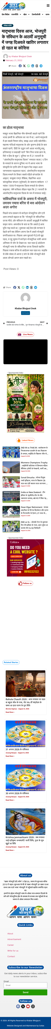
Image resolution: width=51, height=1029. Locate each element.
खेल (25, 14)
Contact (11, 956)
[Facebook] (18, 1006)
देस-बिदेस (5, 14)
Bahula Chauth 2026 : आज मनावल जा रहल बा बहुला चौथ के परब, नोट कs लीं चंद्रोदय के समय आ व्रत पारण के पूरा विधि (25, 702)
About (10, 933)
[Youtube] (28, 1006)
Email (6, 981)
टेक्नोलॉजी (36, 14)
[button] (20, 65)
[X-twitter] (23, 1006)
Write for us (12, 950)
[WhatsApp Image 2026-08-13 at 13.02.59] (25, 432)
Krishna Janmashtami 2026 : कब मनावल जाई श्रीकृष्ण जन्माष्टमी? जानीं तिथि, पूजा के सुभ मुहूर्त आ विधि (25, 840)
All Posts (25, 313)
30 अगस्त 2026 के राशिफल (17, 793)
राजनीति (14, 14)
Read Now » (10, 712)
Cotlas (41, 1025)
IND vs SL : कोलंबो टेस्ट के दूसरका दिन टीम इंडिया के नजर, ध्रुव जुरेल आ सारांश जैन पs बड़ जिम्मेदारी (34, 525)
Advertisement (14, 939)
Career (10, 945)
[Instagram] (33, 1006)
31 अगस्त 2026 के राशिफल (17, 749)
